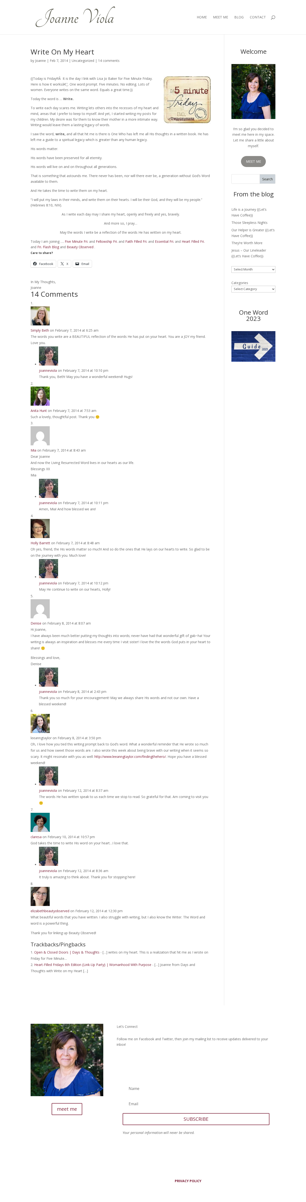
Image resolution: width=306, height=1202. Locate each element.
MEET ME (253, 161)
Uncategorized (83, 60)
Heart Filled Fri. (193, 241)
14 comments (109, 60)
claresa (36, 837)
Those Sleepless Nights (249, 222)
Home (202, 17)
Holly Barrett (40, 543)
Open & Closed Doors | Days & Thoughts (66, 952)
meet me (67, 1109)
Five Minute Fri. (76, 241)
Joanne (40, 60)
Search (267, 179)
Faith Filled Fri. (136, 241)
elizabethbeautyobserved (50, 911)
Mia (33, 450)
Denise (36, 623)
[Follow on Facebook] (120, 1058)
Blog (239, 17)
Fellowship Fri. (107, 241)
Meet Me (220, 17)
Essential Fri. (164, 241)
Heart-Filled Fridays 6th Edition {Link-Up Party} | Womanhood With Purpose (92, 964)
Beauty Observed (80, 247)
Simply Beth (40, 330)
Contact (258, 17)
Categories (239, 282)
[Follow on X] (130, 1058)
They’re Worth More (246, 243)
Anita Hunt (39, 410)
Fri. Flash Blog (48, 247)
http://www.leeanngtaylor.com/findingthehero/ (130, 756)
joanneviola (48, 370)
